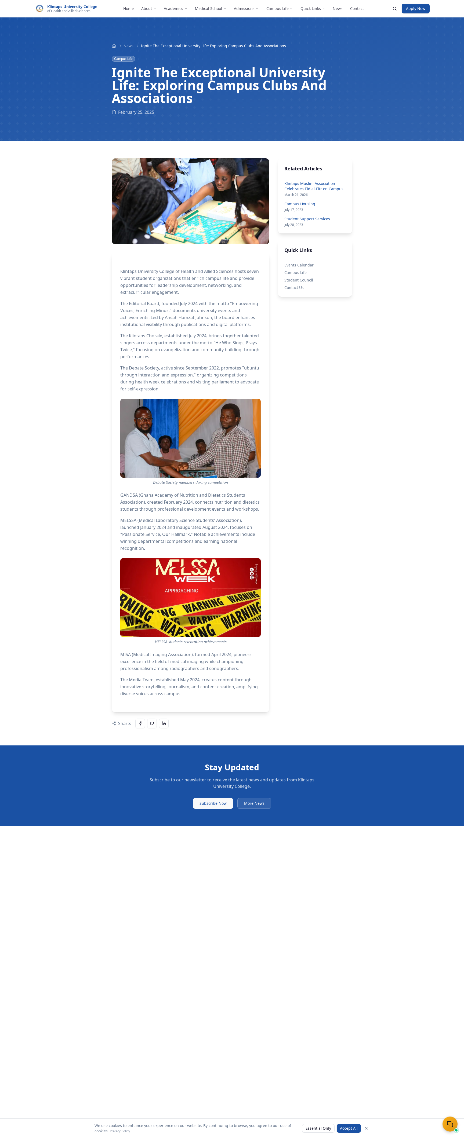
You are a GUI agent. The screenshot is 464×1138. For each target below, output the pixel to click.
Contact (357, 8)
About (146, 8)
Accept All (349, 1128)
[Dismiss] (366, 1128)
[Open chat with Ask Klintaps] (450, 1124)
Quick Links (310, 8)
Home (128, 8)
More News (254, 803)
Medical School (208, 8)
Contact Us (294, 287)
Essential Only (318, 1128)
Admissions (244, 8)
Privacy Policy (120, 1131)
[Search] (395, 8)
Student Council (298, 280)
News (338, 8)
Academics (173, 8)
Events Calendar (299, 265)
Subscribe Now (213, 803)
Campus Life (277, 8)
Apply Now (415, 8)
